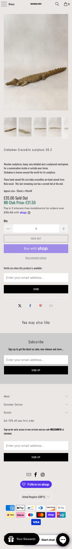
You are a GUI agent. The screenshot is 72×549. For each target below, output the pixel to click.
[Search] (57, 4)
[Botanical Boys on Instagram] (43, 474)
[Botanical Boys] (36, 4)
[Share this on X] (19, 306)
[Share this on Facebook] (30, 306)
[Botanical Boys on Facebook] (36, 474)
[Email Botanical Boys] (29, 474)
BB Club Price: (20, 202)
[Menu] (2, 4)
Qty (6, 221)
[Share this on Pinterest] (40, 306)
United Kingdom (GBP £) (33, 497)
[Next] (65, 62)
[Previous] (7, 62)
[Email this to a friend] (51, 306)
